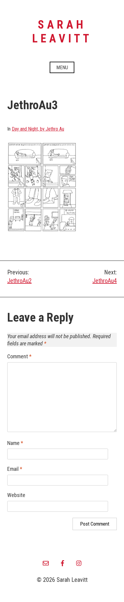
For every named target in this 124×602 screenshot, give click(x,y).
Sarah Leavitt (62, 31)
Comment (19, 356)
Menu (62, 67)
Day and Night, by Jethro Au (38, 129)
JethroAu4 (104, 280)
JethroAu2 (19, 280)
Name (15, 443)
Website (16, 495)
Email (14, 469)
